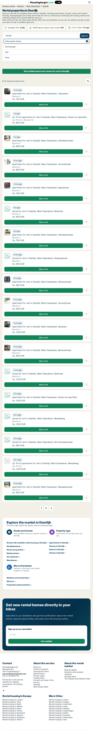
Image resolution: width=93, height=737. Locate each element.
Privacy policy (39, 676)
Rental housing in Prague (59, 702)
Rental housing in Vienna (12, 711)
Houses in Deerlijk (57, 546)
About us (10, 581)
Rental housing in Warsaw (12, 715)
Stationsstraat (13, 553)
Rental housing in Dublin (58, 713)
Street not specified (15, 550)
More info (43, 104)
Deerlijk (46, 6)
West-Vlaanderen (33, 6)
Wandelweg (12, 560)
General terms (39, 674)
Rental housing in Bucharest (13, 713)
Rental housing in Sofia (58, 706)
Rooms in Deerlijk (56, 549)
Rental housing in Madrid (12, 706)
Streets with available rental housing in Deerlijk (26, 543)
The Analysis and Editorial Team (77, 679)
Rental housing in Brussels (59, 715)
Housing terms (70, 676)
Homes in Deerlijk (56, 553)
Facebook (3, 690)
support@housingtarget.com (14, 674)
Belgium (20, 6)
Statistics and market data (18, 578)
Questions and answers (73, 672)
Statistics (68, 674)
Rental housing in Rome (11, 709)
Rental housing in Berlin (11, 704)
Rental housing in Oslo (58, 720)
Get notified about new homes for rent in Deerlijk (46, 71)
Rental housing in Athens (12, 720)
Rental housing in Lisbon (59, 700)
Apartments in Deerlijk (58, 543)
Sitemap (36, 685)
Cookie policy (38, 678)
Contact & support (40, 669)
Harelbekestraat (13, 546)
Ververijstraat (12, 557)
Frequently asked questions (18, 585)
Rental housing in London (12, 700)
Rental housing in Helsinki (59, 709)
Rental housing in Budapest (13, 717)
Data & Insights (70, 670)
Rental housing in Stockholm (60, 704)
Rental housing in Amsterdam (61, 717)
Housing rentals (8, 6)
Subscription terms (41, 671)
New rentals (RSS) (40, 687)
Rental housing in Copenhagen (61, 711)
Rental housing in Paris (11, 702)
